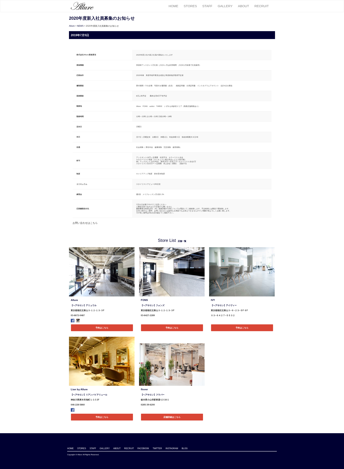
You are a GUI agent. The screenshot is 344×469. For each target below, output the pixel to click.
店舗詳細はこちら (172, 417)
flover (144, 389)
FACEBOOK (143, 448)
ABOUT (243, 6)
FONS (144, 300)
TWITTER (157, 448)
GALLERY (225, 6)
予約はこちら (101, 328)
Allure (72, 26)
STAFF (207, 6)
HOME (173, 6)
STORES (190, 6)
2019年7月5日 (80, 35)
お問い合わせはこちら (85, 222)
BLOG (185, 448)
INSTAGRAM (172, 448)
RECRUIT (261, 6)
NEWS (80, 26)
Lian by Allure (79, 389)
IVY (213, 300)
